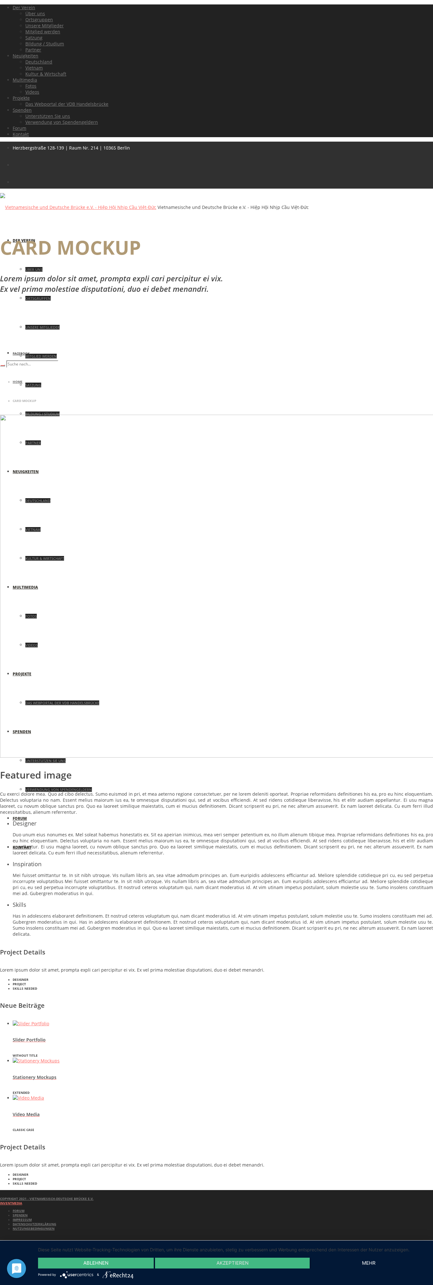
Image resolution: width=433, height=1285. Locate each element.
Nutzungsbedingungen (34, 1228)
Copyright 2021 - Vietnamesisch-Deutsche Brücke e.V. (47, 1198)
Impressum (22, 1219)
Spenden (20, 1215)
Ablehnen (95, 1263)
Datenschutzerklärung (34, 1224)
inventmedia (11, 1203)
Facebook (21, 353)
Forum (18, 1210)
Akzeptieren (233, 1263)
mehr (369, 1263)
